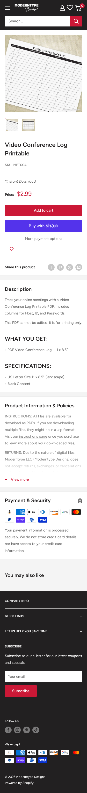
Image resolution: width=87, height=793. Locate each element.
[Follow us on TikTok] (35, 730)
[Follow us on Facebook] (8, 730)
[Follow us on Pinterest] (26, 730)
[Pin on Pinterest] (60, 267)
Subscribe (20, 691)
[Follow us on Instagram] (17, 730)
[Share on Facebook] (51, 267)
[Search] (76, 21)
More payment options (43, 239)
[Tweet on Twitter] (69, 267)
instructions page (33, 436)
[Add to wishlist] (11, 249)
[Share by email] (78, 267)
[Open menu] (7, 8)
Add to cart (43, 210)
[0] (78, 8)
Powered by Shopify (19, 783)
